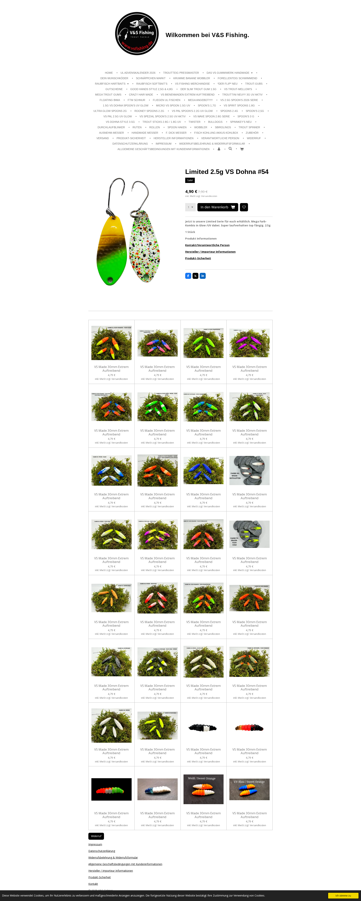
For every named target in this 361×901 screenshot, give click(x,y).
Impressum (95, 844)
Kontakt (93, 884)
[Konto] (219, 149)
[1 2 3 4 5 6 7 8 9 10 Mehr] (190, 207)
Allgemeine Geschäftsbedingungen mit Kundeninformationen (125, 864)
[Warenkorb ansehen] (242, 149)
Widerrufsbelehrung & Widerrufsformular (113, 857)
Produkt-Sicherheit (198, 258)
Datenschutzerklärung (101, 851)
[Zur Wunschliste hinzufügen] (244, 207)
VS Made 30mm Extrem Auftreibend (111, 368)
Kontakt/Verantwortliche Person (207, 245)
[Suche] (230, 148)
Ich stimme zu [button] (343, 895)
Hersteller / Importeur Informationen (210, 251)
